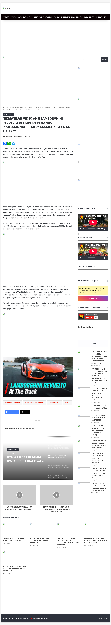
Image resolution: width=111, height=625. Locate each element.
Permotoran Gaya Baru (40, 618)
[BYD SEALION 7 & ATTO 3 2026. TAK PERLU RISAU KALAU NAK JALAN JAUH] (84, 486)
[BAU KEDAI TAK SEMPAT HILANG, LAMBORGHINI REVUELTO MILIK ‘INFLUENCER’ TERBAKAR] (69, 530)
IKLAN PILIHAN (76, 17)
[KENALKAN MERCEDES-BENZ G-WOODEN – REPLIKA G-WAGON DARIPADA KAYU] (96, 530)
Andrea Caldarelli (13, 402)
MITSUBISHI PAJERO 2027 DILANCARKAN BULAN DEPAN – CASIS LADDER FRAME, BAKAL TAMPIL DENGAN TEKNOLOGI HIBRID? (99, 376)
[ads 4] (93, 181)
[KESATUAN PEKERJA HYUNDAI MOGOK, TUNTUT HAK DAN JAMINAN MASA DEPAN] (84, 471)
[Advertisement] (55, 37)
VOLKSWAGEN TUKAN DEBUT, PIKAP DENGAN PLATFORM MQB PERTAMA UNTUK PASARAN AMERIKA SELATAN (99, 357)
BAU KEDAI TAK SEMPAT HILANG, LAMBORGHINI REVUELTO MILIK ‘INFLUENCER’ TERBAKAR (68, 542)
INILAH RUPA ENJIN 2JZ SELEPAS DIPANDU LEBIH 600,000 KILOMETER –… (42, 541)
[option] (38, 458)
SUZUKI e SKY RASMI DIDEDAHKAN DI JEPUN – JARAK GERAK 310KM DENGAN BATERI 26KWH (99, 394)
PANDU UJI (58, 17)
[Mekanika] (7, 8)
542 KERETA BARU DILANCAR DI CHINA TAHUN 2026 (98, 417)
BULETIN (14, 17)
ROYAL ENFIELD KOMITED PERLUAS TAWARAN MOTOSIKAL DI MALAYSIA (98, 458)
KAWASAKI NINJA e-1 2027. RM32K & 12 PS (99, 407)
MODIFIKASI (37, 17)
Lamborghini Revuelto (35, 402)
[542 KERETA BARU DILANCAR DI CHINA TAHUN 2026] (84, 418)
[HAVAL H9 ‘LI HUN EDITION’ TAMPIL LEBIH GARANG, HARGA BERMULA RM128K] (84, 429)
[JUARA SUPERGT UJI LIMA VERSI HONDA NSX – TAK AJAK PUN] (15, 530)
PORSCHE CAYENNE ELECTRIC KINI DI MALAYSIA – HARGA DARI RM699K (98, 444)
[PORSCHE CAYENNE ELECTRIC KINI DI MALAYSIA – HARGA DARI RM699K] (84, 444)
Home (6, 107)
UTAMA (6, 17)
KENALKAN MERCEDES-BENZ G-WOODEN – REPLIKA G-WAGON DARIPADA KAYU (96, 541)
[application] (93, 222)
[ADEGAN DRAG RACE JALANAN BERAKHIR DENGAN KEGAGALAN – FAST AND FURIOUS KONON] (15, 557)
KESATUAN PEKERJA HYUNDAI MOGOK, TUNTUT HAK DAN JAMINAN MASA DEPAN (98, 473)
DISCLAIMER (101, 17)
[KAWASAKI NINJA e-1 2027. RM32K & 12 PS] (84, 409)
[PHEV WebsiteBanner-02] (93, 99)
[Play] (81, 229)
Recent (93, 344)
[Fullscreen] (105, 229)
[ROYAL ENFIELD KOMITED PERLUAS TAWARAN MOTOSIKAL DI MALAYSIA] (84, 456)
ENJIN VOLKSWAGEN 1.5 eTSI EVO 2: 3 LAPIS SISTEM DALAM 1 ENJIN (24, 459)
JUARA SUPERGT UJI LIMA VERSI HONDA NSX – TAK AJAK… (14, 540)
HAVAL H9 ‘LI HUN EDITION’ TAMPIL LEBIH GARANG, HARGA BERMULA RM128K (97, 430)
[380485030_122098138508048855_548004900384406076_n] (93, 145)
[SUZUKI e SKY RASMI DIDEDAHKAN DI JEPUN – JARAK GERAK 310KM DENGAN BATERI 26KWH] (84, 391)
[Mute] (102, 229)
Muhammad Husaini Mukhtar (13, 136)
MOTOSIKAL (47, 17)
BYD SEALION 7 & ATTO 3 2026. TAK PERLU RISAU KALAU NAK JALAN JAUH (98, 486)
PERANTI (66, 17)
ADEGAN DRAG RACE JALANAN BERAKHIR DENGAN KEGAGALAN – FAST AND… (15, 568)
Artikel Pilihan (14, 107)
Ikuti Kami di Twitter (86, 327)
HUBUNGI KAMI (89, 17)
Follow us (94, 299)
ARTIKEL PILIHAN (24, 17)
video (68, 402)
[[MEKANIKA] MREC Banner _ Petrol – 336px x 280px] (93, 69)
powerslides (55, 402)
